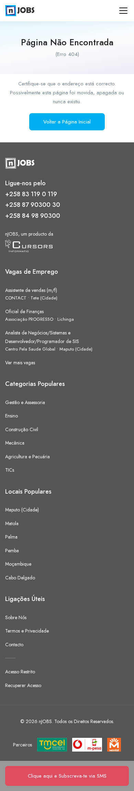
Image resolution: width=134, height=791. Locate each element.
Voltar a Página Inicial (67, 122)
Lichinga (65, 319)
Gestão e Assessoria (25, 402)
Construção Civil (21, 429)
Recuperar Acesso (23, 685)
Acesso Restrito (20, 671)
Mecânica (14, 442)
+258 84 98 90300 (32, 215)
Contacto (14, 644)
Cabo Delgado (20, 577)
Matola (12, 523)
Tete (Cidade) (44, 298)
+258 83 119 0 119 (31, 194)
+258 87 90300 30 (32, 204)
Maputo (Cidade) (75, 349)
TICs (9, 470)
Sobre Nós (15, 617)
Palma (11, 536)
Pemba (12, 550)
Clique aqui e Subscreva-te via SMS (67, 776)
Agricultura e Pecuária (27, 456)
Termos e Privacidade (27, 630)
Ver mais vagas (20, 362)
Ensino (11, 415)
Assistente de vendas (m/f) (31, 290)
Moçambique (18, 563)
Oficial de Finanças (24, 311)
